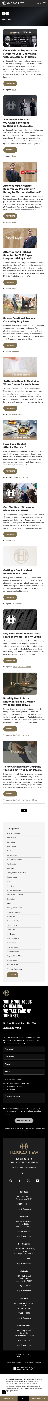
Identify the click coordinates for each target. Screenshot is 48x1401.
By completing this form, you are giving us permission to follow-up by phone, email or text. (23, 1111)
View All (12, 975)
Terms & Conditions (14, 1362)
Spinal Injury (11, 943)
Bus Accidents (12, 851)
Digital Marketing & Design (26, 1368)
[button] (4, 1392)
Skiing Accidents (13, 938)
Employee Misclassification (16, 872)
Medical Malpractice (14, 890)
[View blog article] (20, 38)
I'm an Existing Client (14, 1086)
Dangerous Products (14, 859)
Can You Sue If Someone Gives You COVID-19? (18, 509)
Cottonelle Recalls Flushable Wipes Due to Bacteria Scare (21, 382)
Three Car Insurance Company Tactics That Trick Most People (22, 768)
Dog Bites (10, 868)
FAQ (8, 881)
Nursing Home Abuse (14, 907)
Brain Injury (11, 842)
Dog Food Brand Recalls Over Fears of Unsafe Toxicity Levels (22, 635)
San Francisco (23, 1325)
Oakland (24, 1216)
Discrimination (12, 864)
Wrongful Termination (14, 969)
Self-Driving (11, 934)
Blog (9, 20)
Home (4, 20)
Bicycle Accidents (13, 833)
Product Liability (13, 925)
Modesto (24, 1271)
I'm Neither (10, 1089)
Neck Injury (11, 899)
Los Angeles (24, 1244)
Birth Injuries (11, 837)
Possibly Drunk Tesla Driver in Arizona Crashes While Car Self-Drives (19, 701)
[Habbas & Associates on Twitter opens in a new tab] (28, 1180)
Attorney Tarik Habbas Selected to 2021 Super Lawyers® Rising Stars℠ (17, 255)
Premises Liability (13, 921)
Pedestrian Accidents (14, 912)
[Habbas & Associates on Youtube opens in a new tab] (37, 1180)
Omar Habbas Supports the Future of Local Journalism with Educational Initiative (20, 53)
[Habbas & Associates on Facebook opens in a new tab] (19, 1180)
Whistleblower (12, 960)
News (9, 903)
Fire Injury (10, 886)
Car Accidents (12, 855)
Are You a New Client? (12, 1079)
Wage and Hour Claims (15, 956)
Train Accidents (12, 947)
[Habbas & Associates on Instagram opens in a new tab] (10, 1180)
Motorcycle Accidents (15, 894)
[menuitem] (10, 1180)
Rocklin (24, 1298)
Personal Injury (12, 916)
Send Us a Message (23, 1120)
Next (24, 810)
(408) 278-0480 (12, 1391)
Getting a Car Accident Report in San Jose (17, 572)
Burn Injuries (11, 846)
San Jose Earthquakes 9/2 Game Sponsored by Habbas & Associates (18, 122)
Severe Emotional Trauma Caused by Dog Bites (19, 320)
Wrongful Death (12, 964)
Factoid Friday (12, 877)
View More (10, 83)
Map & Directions (26, 1209)
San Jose (24, 1192)
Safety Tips (11, 929)
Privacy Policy (35, 1128)
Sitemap (38, 1362)
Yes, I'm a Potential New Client (18, 1083)
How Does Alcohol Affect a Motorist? (14, 445)
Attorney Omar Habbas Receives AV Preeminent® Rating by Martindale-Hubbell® (22, 189)
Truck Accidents (13, 951)
